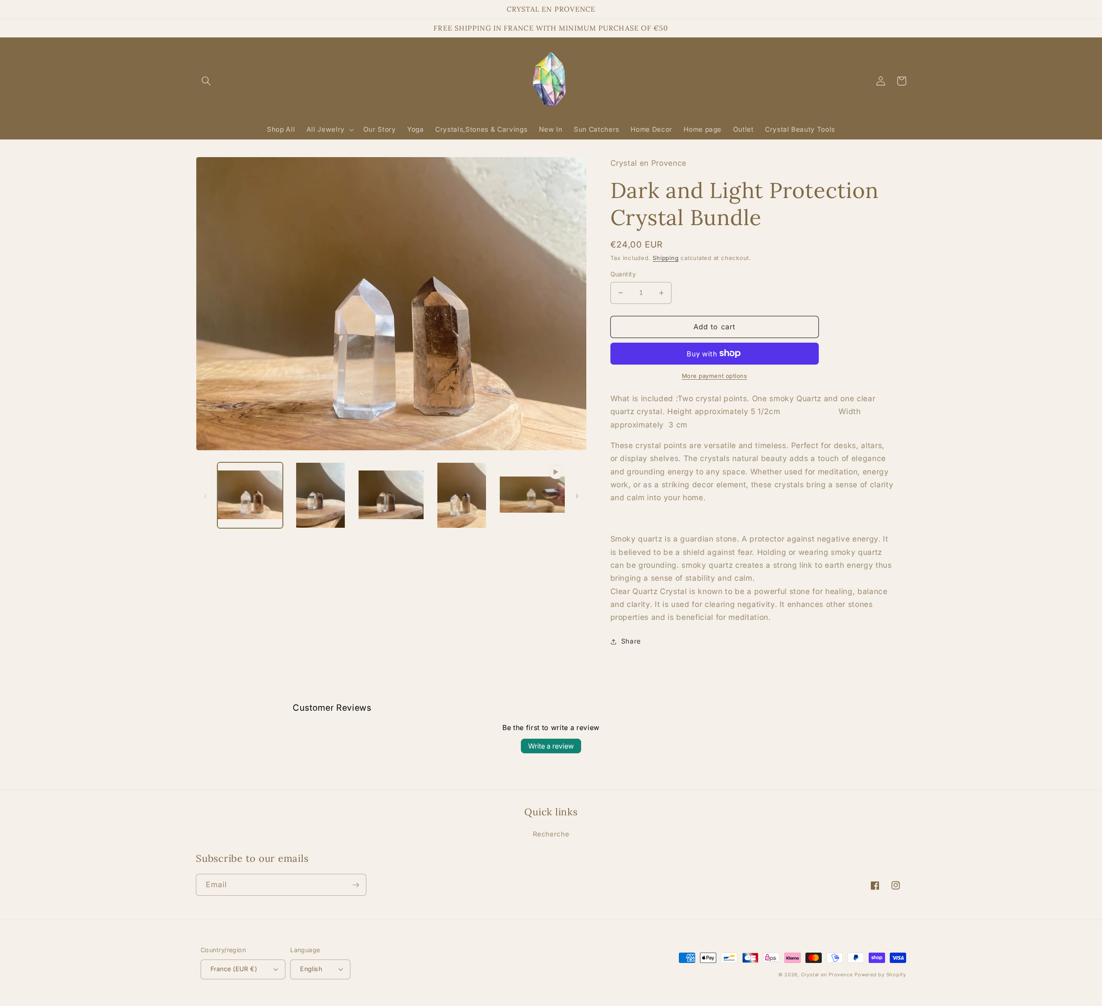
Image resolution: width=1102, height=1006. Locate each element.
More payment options (714, 375)
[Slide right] (577, 495)
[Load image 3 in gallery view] (391, 495)
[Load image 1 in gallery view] (250, 495)
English (311, 968)
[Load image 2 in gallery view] (320, 495)
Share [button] (631, 641)
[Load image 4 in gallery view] (462, 495)
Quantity (623, 274)
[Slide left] (205, 495)
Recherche (551, 834)
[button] (206, 81)
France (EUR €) (233, 968)
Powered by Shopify (880, 975)
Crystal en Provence (827, 975)
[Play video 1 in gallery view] (532, 495)
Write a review (551, 746)
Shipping (665, 257)
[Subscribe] (355, 885)
